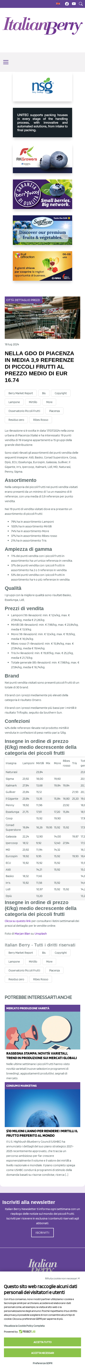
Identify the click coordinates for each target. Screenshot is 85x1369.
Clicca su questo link (18, 921)
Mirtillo (33, 402)
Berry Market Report (20, 393)
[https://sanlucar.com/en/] (42, 233)
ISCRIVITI (42, 1232)
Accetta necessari (42, 1352)
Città (10, 300)
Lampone (14, 402)
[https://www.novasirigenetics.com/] (42, 90)
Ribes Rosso (40, 420)
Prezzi (35, 300)
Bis (44, 393)
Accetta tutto (43, 1342)
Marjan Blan (22, 933)
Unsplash (41, 933)
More (49, 402)
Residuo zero (16, 420)
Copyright (61, 393)
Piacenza (54, 411)
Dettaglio (22, 300)
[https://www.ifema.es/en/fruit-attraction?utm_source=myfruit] (42, 269)
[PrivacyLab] (26, 1332)
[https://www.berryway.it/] (42, 197)
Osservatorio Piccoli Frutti (24, 411)
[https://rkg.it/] (42, 161)
